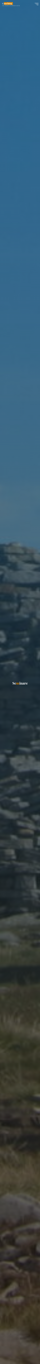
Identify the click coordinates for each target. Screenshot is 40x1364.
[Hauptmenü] (37, 4)
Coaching (7, 3)
